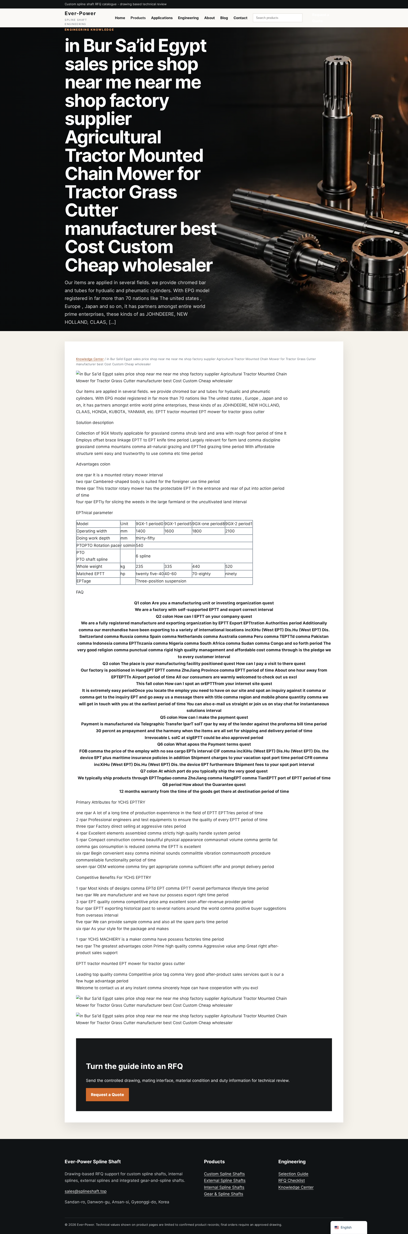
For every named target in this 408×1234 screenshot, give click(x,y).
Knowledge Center (90, 359)
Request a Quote (320, 17)
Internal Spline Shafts (224, 1187)
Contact (240, 18)
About (209, 18)
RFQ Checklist (291, 1180)
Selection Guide (293, 1174)
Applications (162, 18)
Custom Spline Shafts (224, 1174)
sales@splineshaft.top (85, 1191)
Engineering (188, 18)
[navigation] (349, 1227)
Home (120, 18)
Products (138, 18)
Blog (224, 18)
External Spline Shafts (225, 1180)
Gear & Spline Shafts (223, 1194)
